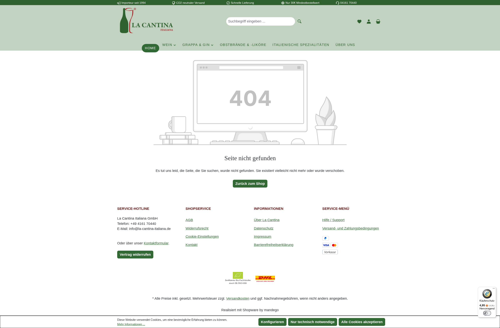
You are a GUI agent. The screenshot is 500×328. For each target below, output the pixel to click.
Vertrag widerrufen (135, 255)
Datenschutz (263, 228)
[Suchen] (299, 21)
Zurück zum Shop (250, 184)
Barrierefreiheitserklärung (273, 245)
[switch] (487, 313)
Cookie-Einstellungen (202, 237)
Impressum (262, 237)
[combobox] (260, 21)
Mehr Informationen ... (131, 324)
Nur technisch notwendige (313, 322)
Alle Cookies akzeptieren (362, 322)
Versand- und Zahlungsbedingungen (350, 228)
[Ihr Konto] (368, 21)
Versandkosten (237, 298)
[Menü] (493, 289)
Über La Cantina (266, 220)
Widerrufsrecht (197, 228)
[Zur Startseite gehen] (146, 20)
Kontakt (191, 245)
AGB (189, 220)
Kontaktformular (156, 243)
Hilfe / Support (333, 220)
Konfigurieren (272, 322)
